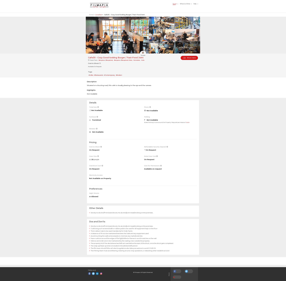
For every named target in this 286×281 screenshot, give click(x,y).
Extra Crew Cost (150, 156)
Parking (147, 117)
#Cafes (91, 75)
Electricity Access (96, 175)
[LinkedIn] (97, 273)
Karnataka (137, 60)
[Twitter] (93, 273)
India (142, 60)
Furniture (92, 117)
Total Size (93, 107)
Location (98, 15)
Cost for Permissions (152, 166)
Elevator (92, 129)
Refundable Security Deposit (155, 147)
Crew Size (93, 156)
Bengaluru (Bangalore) (106, 60)
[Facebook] (89, 273)
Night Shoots (94, 193)
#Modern (119, 75)
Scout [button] (174, 4)
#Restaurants (98, 75)
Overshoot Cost (95, 166)
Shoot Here (191, 58)
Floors (146, 107)
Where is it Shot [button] (185, 4)
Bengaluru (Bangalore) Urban (123, 60)
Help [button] (194, 4)
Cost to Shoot (94, 147)
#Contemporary (109, 75)
